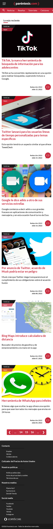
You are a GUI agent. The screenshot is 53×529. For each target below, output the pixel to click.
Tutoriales (32, 10)
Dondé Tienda (11, 493)
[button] (4, 10)
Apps (5, 29)
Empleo (9, 451)
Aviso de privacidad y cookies (17, 475)
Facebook (10, 504)
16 (32, 432)
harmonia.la (10, 491)
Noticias (11, 10)
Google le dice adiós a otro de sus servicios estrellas (22, 201)
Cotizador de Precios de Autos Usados (18, 461)
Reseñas (21, 10)
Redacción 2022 (36, 87)
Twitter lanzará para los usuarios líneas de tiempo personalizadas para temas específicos (26, 135)
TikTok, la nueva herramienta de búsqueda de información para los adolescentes (22, 64)
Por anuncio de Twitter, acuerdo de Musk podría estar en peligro (23, 269)
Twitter (8, 506)
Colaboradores (11, 457)
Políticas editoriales (13, 473)
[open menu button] (4, 4)
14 (20, 432)
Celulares (45, 10)
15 (26, 432)
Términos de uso (12, 478)
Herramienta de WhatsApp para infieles (26, 400)
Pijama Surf (10, 488)
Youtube (9, 509)
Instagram (10, 514)
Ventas (8, 454)
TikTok (8, 512)
